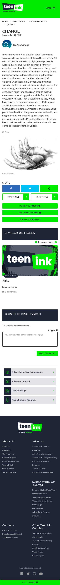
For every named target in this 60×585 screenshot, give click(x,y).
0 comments (10, 292)
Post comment (47, 353)
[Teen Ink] (15, 7)
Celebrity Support (9, 457)
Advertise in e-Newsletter (43, 472)
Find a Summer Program (24, 400)
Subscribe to (27, 372)
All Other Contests (10, 537)
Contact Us (6, 450)
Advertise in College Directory (44, 457)
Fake (5, 280)
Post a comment (28, 206)
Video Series (37, 552)
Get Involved (37, 508)
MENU (49, 8)
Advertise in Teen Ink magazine (41, 448)
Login (52, 330)
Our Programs (8, 454)
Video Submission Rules (42, 501)
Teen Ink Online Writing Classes (42, 543)
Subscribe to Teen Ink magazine (41, 514)
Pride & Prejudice (38, 21)
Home (5, 21)
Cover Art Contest (9, 530)
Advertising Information (42, 454)
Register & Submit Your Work (44, 490)
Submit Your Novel (39, 493)
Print (6, 132)
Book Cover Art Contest (12, 534)
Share (6, 182)
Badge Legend (38, 555)
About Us (6, 446)
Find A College (19, 391)
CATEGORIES (29, 582)
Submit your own (29, 219)
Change (11, 24)
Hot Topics (19, 21)
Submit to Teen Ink (21, 381)
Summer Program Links (42, 533)
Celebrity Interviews (10, 461)
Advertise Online (39, 468)
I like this (17, 197)
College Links (37, 537)
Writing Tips (37, 505)
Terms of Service (9, 472)
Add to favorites (29, 212)
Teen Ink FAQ (7, 465)
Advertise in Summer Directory (41, 463)
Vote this (45, 197)
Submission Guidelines (41, 497)
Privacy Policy (8, 468)
